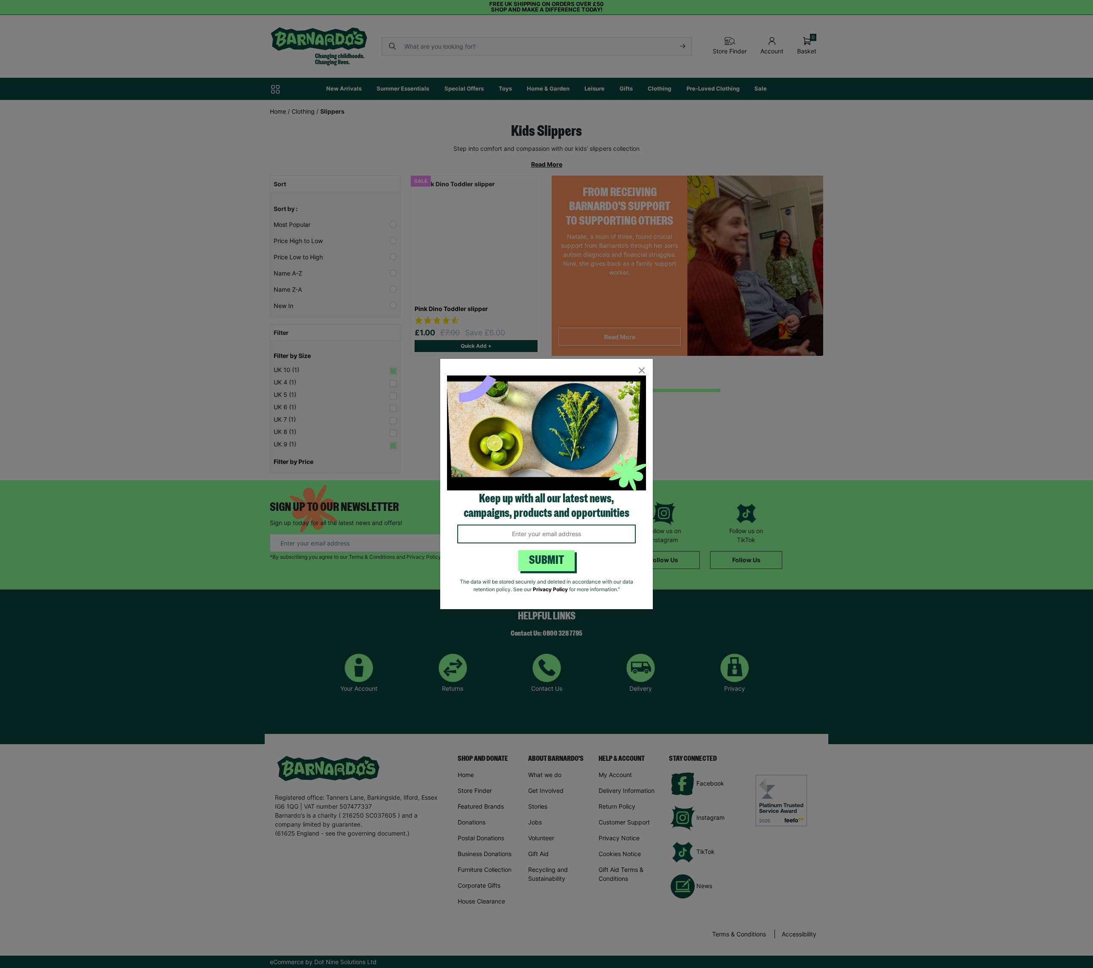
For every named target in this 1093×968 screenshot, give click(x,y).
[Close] (641, 370)
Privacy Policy (550, 589)
